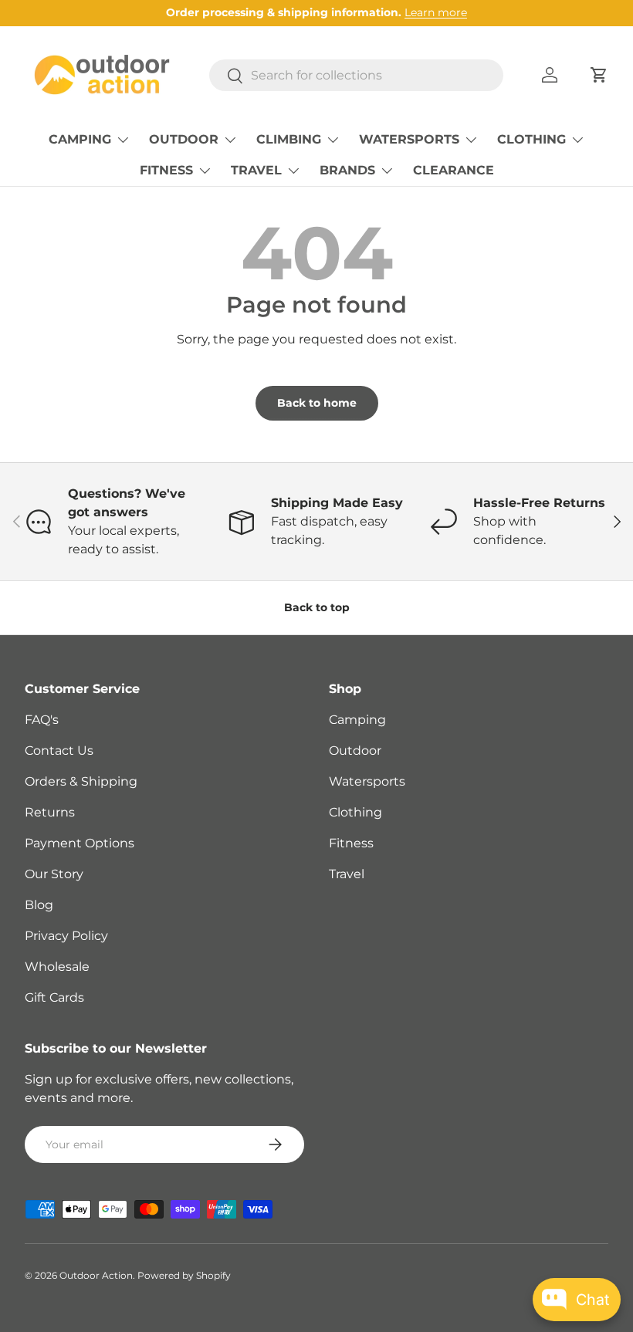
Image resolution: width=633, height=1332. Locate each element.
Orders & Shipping (81, 781)
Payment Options (79, 843)
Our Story (54, 874)
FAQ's (42, 719)
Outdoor (355, 750)
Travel (346, 874)
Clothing (355, 812)
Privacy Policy (66, 935)
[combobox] (356, 75)
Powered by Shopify (184, 1275)
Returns (50, 812)
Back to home (317, 403)
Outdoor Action (96, 1275)
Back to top (317, 607)
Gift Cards (54, 997)
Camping (357, 719)
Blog (39, 905)
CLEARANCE (453, 170)
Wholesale (57, 966)
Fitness (351, 843)
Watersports (367, 781)
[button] (599, 75)
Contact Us (59, 750)
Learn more (436, 12)
